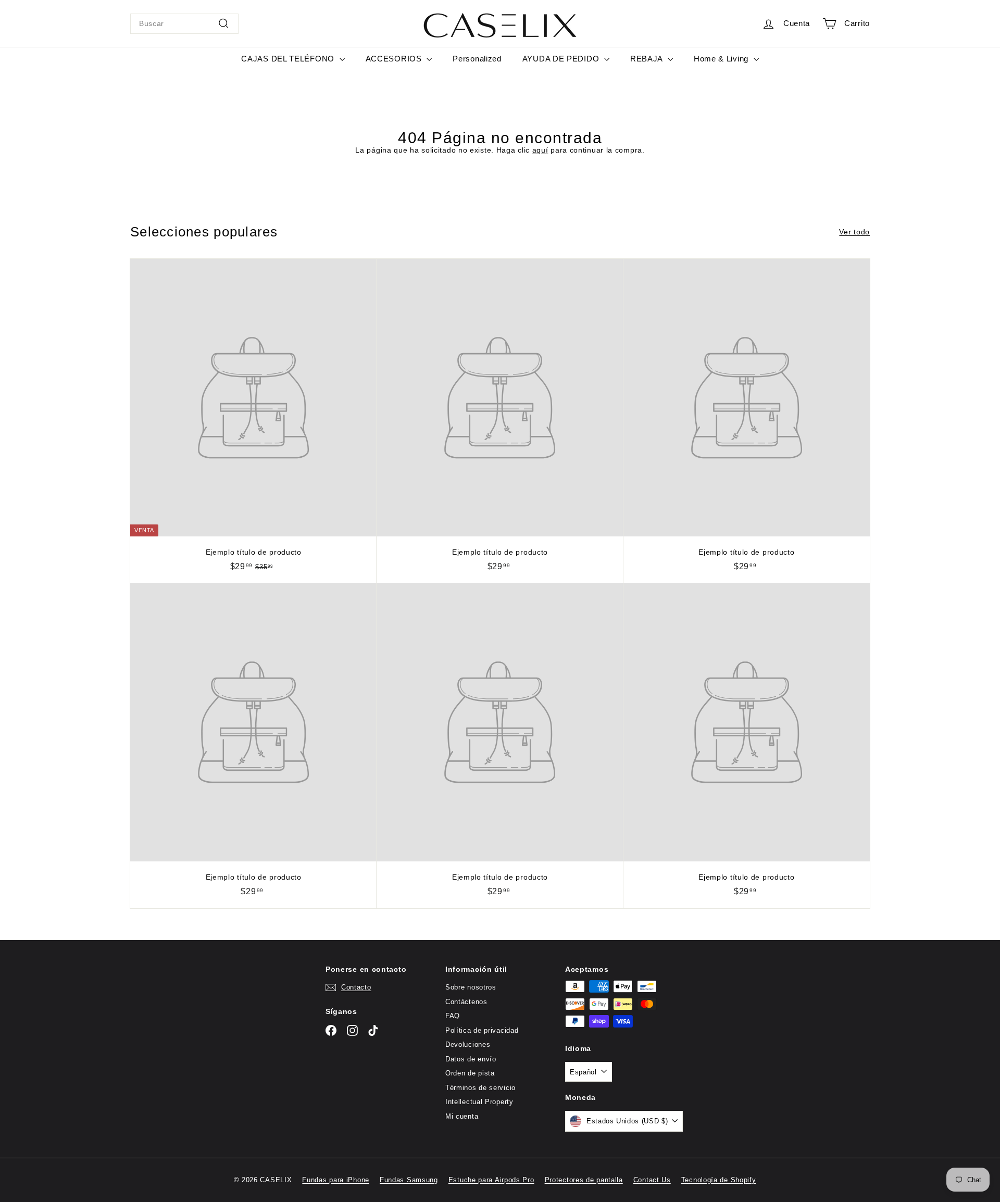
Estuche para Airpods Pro (491, 1180)
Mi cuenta (461, 1116)
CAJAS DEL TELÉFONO (288, 58)
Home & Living (722, 58)
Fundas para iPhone (335, 1180)
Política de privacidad (481, 1030)
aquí (540, 150)
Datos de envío (470, 1059)
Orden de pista (470, 1073)
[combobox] (184, 24)
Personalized (477, 58)
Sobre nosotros (470, 987)
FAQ (452, 1016)
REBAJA (647, 58)
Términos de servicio (480, 1088)
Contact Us (652, 1180)
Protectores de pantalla (584, 1180)
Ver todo (854, 232)
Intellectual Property (479, 1102)
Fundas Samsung (409, 1180)
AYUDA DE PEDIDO (562, 58)
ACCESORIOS (395, 58)
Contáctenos (466, 1002)
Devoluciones (467, 1044)
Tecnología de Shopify (718, 1180)
